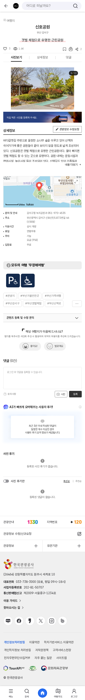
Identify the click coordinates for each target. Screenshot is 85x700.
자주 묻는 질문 (43, 658)
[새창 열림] (13, 668)
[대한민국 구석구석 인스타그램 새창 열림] (51, 620)
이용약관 (34, 642)
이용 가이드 (10, 600)
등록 (75, 394)
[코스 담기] (69, 49)
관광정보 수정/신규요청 (17, 533)
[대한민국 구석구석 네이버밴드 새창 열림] (62, 620)
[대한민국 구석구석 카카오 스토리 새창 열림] (29, 620)
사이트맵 (61, 658)
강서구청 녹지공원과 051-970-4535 (46, 213)
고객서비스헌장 (62, 650)
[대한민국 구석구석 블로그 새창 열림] (8, 620)
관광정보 (8, 545)
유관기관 (52, 545)
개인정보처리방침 (14, 642)
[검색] (75, 5)
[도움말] (5, 394)
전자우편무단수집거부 (17, 658)
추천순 (78, 481)
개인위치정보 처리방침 (17, 650)
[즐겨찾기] (63, 49)
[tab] (10, 693)
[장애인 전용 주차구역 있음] (13, 280)
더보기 (77, 303)
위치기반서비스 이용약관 (59, 642)
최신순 (66, 481)
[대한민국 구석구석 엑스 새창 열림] (40, 620)
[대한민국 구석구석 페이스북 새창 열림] (19, 620)
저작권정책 (41, 650)
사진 (62, 394)
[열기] (77, 318)
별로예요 (58, 346)
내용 (71, 164)
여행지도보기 (76, 181)
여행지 (11, 20)
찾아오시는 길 (11, 607)
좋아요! (33, 346)
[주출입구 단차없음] (28, 280)
